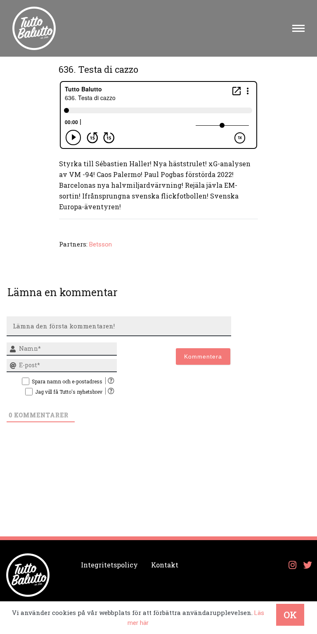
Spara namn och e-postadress (67, 381)
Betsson (100, 244)
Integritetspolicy (109, 564)
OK (290, 615)
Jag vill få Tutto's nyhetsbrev (68, 391)
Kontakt (164, 564)
